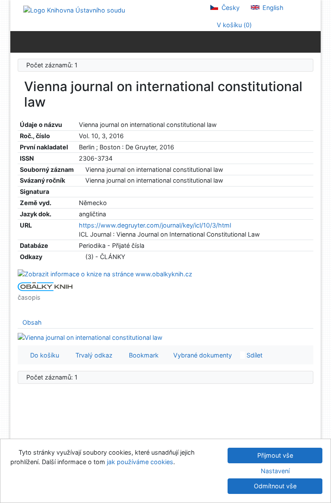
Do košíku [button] (43, 355)
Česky (230, 7)
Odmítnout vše (275, 486)
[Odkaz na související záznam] (81, 169)
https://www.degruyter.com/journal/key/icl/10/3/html (155, 225)
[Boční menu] (18, 41)
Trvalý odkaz (92, 355)
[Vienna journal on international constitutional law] (105, 273)
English (272, 7)
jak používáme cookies (140, 461)
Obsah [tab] (32, 322)
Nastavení (275, 471)
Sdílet (253, 355)
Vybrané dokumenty (202, 355)
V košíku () (233, 24)
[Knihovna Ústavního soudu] (74, 9)
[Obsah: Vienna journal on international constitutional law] (90, 336)
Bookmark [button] (142, 355)
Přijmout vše (275, 455)
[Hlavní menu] (312, 41)
